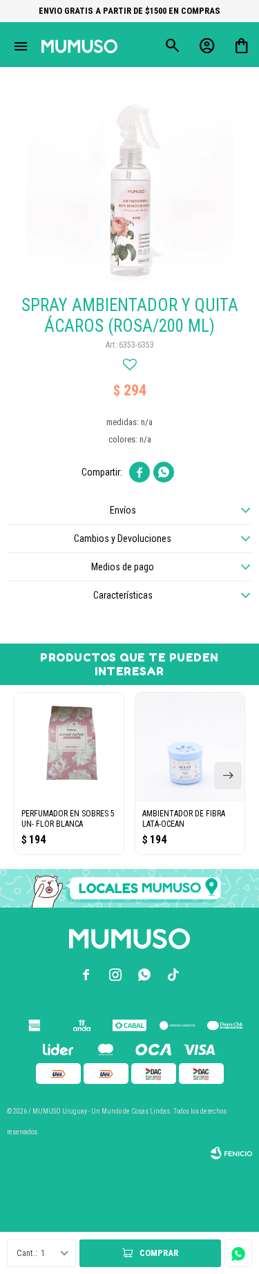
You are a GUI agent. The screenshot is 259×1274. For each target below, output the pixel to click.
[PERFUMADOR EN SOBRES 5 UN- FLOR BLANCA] (69, 747)
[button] (228, 775)
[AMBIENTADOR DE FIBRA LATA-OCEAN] (189, 747)
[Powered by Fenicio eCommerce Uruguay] (231, 1153)
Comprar (159, 1253)
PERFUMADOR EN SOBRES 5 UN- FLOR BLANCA (68, 819)
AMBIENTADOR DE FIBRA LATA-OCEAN (183, 819)
